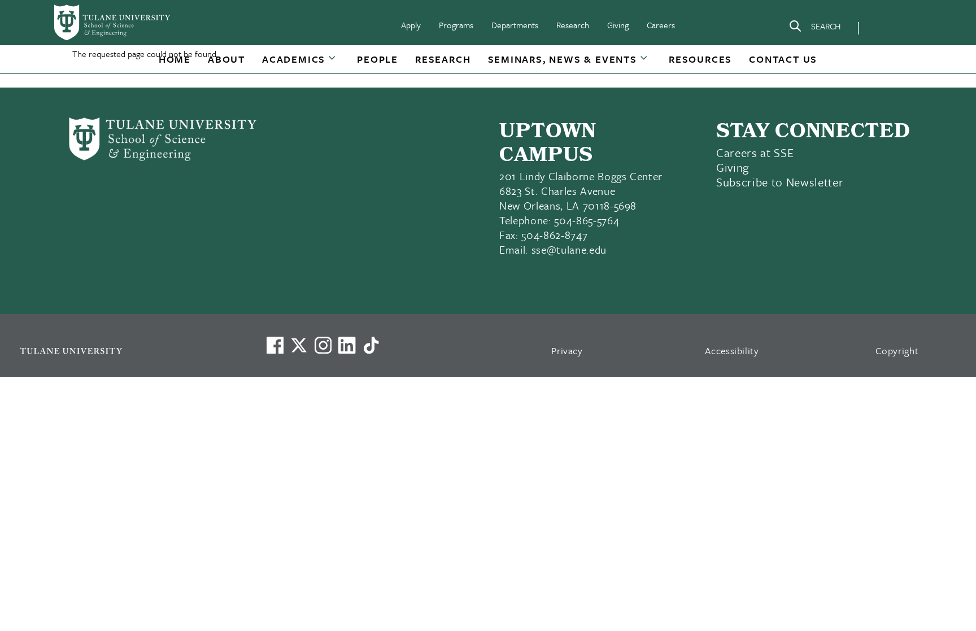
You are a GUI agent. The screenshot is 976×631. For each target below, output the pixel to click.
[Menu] (883, 26)
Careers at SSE (755, 152)
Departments (514, 25)
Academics (293, 59)
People (377, 59)
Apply (411, 25)
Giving (618, 25)
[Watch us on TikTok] (371, 345)
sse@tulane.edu (569, 249)
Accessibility (732, 350)
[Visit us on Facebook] (275, 345)
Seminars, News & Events (562, 59)
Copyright (897, 350)
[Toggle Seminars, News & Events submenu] (644, 63)
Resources (700, 59)
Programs (456, 25)
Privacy (567, 350)
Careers (661, 25)
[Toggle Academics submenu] (332, 63)
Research (572, 25)
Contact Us (783, 59)
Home (175, 59)
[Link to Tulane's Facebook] (323, 345)
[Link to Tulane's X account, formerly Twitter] (298, 345)
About (226, 59)
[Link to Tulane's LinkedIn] (346, 345)
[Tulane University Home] (128, 350)
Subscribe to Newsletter (779, 181)
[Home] (113, 23)
